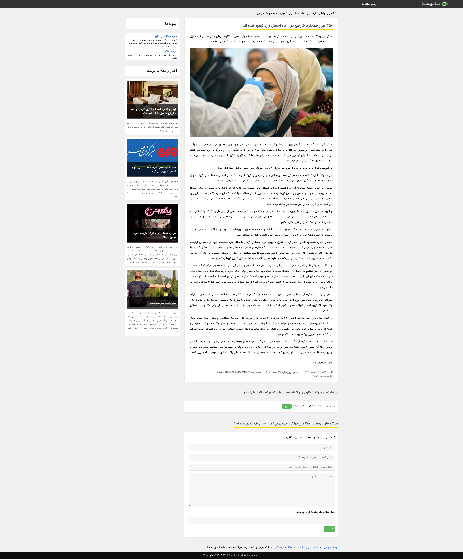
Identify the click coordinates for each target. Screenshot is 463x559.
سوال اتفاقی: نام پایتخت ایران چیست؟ (315, 512)
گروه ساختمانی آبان (166, 36)
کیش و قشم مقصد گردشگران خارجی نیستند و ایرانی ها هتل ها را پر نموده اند (153, 111)
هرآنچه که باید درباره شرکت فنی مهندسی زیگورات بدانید (155, 235)
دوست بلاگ (170, 51)
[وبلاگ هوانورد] (435, 4)
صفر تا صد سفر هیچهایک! (163, 303)
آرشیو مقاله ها (369, 4)
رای (286, 406)
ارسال (330, 528)
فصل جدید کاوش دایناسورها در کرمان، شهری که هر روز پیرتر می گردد (153, 170)
